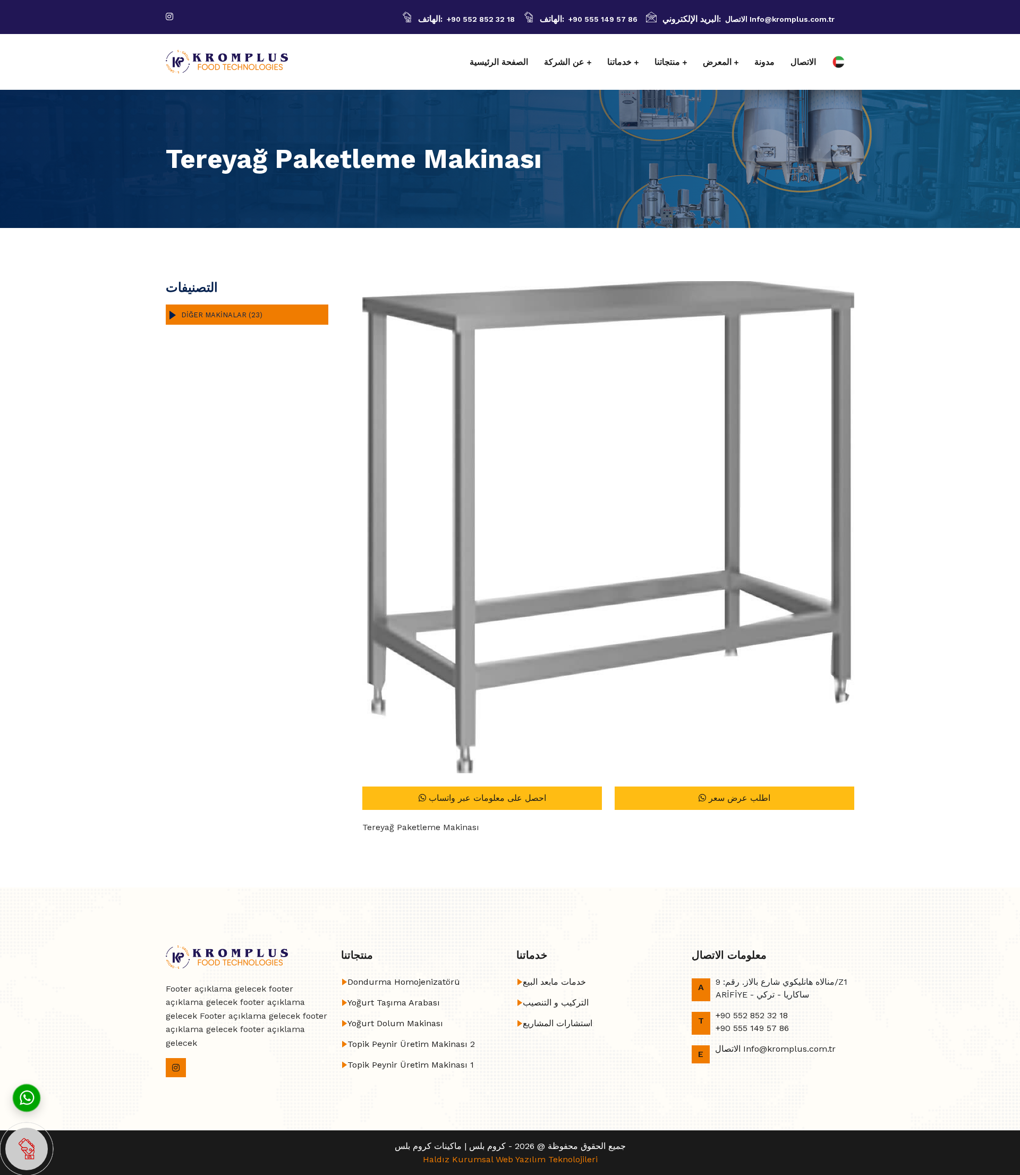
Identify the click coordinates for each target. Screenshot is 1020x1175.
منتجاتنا (667, 62)
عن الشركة (564, 62)
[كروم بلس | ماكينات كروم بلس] (227, 62)
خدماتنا (619, 62)
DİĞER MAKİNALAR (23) (221, 315)
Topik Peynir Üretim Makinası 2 (411, 1044)
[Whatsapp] (26, 1097)
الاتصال (803, 62)
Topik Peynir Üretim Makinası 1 (410, 1065)
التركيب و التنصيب (556, 1003)
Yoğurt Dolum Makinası (395, 1023)
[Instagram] (169, 16)
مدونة (764, 62)
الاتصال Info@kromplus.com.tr (780, 19)
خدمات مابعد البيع (554, 982)
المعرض (717, 62)
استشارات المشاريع (557, 1023)
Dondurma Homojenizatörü (403, 982)
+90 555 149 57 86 (603, 19)
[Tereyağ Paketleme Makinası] (608, 527)
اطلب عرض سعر (738, 798)
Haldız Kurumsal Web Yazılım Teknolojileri (510, 1159)
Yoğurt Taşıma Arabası (393, 1003)
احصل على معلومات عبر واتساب (486, 798)
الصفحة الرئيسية (499, 62)
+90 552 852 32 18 (481, 19)
